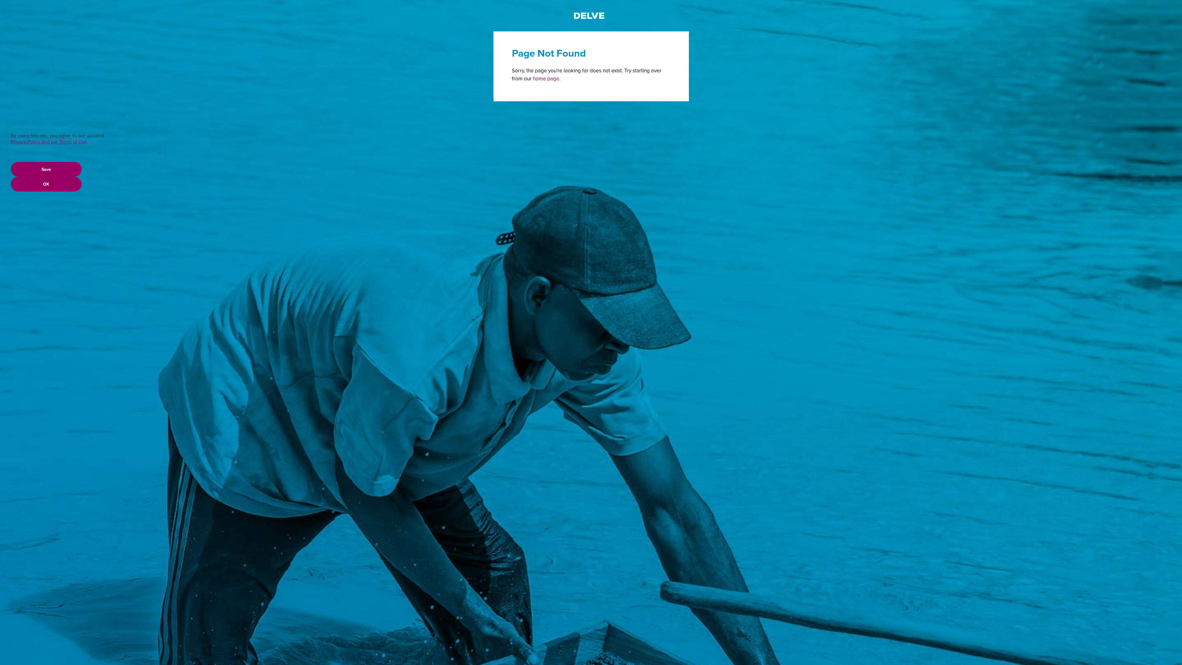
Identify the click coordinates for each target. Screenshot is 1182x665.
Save (46, 169)
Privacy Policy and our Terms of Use (49, 142)
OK (46, 184)
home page (546, 78)
